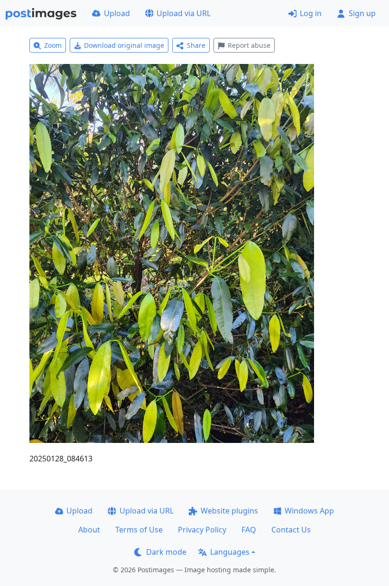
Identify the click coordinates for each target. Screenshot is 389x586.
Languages (230, 552)
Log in (311, 13)
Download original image (124, 45)
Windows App (309, 510)
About (89, 529)
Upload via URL (184, 13)
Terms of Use (139, 529)
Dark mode (166, 552)
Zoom (53, 45)
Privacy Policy (202, 529)
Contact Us (291, 529)
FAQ (248, 529)
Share (196, 45)
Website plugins (229, 510)
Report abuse (249, 45)
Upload (117, 13)
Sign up (362, 13)
